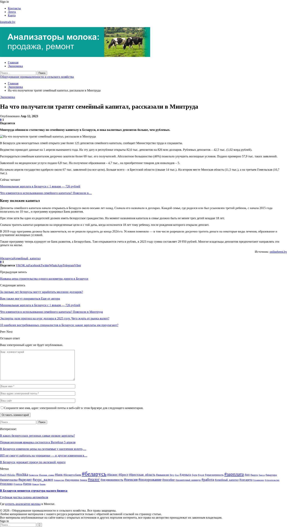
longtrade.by (7, 22)
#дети (194, 475)
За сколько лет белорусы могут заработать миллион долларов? (41, 292)
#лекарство (59, 480)
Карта (12, 15)
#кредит (25, 479)
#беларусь (6, 258)
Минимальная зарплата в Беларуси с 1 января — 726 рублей (40, 186)
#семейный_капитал (27, 258)
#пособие (168, 479)
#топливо (6, 484)
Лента (12, 11)
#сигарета (245, 479)
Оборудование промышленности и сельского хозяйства (37, 76)
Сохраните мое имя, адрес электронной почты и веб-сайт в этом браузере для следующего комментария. (73, 408)
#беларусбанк (72, 474)
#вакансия (162, 474)
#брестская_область (142, 474)
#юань (42, 484)
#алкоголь (33, 475)
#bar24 (3, 475)
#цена (27, 484)
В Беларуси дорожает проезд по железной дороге (33, 462)
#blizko (11, 474)
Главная (13, 62)
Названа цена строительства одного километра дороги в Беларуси (44, 278)
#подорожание (149, 479)
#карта (254, 475)
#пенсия (131, 479)
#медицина (72, 479)
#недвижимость (112, 480)
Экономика (15, 66)
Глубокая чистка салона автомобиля (24, 497)
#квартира (271, 474)
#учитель (17, 484)
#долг (201, 475)
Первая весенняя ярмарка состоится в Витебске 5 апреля (37, 442)
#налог (94, 479)
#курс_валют (43, 479)
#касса (262, 475)
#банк (59, 474)
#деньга (185, 474)
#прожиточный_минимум (188, 480)
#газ (177, 475)
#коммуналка (9, 479)
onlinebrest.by (278, 251)
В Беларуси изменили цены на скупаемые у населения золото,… (43, 449)
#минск (83, 480)
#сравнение (258, 480)
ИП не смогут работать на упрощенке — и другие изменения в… (43, 455)
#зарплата (234, 474)
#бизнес (112, 474)
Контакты (14, 8)
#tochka (22, 474)
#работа (207, 479)
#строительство (272, 480)
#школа (35, 484)
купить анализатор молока (23, 504)
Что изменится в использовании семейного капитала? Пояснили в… (46, 193)
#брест (123, 474)
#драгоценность (214, 474)
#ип (247, 474)
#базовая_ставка (46, 475)
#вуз (172, 475)
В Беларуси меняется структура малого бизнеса (33, 490)
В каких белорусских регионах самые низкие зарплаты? (37, 435)
